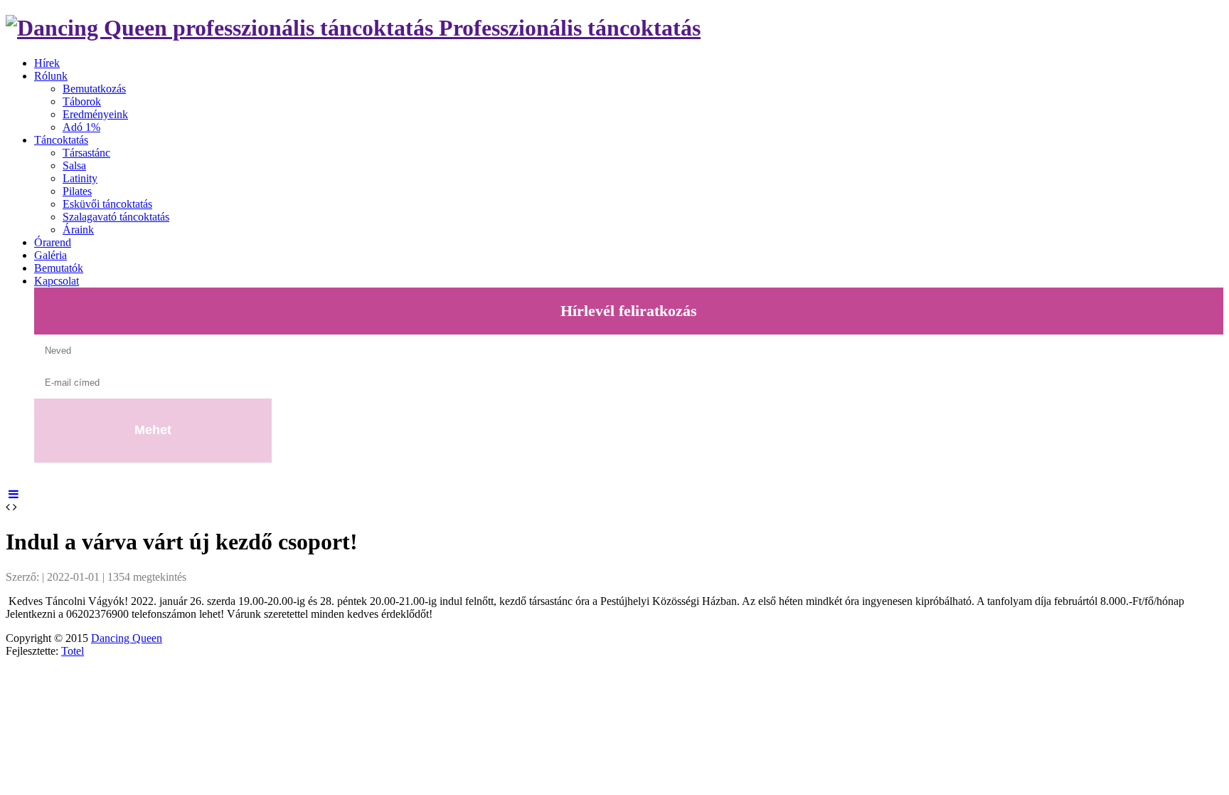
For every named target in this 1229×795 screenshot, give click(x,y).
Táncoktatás (61, 140)
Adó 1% (81, 127)
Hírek (47, 63)
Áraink (78, 229)
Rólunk (51, 76)
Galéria (50, 255)
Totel (72, 651)
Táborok (82, 101)
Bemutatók (58, 268)
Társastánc (86, 153)
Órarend (52, 242)
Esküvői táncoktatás (107, 204)
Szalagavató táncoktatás (116, 217)
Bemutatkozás (94, 89)
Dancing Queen (126, 638)
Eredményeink (95, 114)
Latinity (80, 178)
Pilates (77, 191)
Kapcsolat (56, 281)
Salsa (74, 165)
